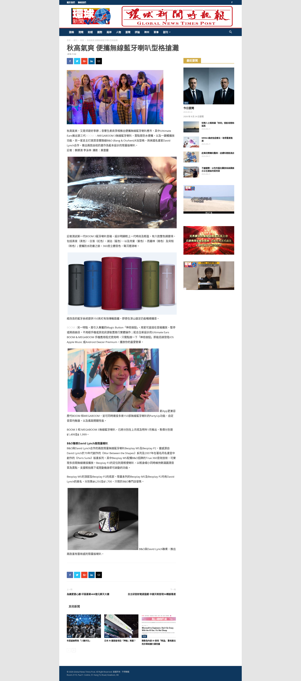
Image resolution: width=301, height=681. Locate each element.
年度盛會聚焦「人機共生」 (79, 640)
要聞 (127, 32)
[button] (230, 32)
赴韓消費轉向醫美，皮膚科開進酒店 (218, 153)
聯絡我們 (82, 2)
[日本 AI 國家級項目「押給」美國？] (121, 626)
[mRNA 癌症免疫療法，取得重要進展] (191, 141)
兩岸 (109, 32)
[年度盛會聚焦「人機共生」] (84, 626)
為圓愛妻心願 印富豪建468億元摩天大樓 (88, 594)
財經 (90, 32)
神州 (146, 32)
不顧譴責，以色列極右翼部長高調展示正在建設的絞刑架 (218, 169)
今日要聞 (188, 108)
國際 (99, 32)
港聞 (80, 32)
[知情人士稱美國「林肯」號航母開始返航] (191, 126)
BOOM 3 (91, 135)
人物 (118, 32)
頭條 (71, 32)
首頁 (69, 40)
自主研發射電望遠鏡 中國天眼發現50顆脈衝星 (152, 594)
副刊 (165, 32)
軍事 (156, 32)
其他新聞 (74, 606)
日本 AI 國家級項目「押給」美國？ (120, 640)
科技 (82, 40)
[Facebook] (232, 2)
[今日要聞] (208, 86)
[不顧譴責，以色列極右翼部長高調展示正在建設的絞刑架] (191, 172)
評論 (137, 32)
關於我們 (71, 2)
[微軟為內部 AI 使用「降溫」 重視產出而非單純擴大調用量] (159, 626)
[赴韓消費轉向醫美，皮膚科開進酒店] (191, 157)
